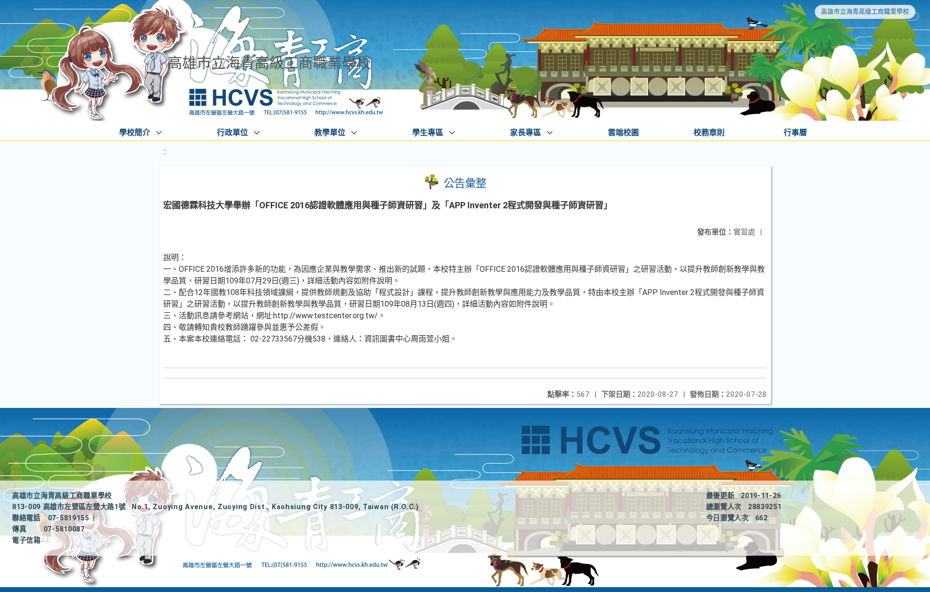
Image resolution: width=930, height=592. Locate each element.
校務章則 (709, 132)
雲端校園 (623, 132)
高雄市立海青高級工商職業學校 (865, 11)
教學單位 (329, 132)
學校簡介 (134, 132)
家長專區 (525, 132)
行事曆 (795, 132)
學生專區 (427, 132)
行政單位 (232, 132)
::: (165, 151)
